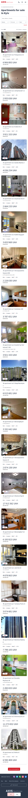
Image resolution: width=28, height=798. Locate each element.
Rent (6, 781)
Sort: (17, 29)
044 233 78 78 (5, 777)
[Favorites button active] (22, 2)
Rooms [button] (3, 22)
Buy (2, 781)
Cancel (25, 25)
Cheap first (24, 29)
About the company (13, 781)
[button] (25, 41)
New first (20, 29)
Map (17, 794)
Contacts (22, 781)
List (11, 794)
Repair (21, 22)
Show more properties (14, 769)
